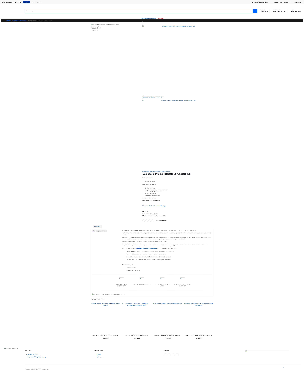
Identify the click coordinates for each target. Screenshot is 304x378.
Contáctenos (100, 357)
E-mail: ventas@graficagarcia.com (35, 356)
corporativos (155, 215)
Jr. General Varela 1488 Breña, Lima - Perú (37, 357)
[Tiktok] (177, 354)
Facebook (143, 220)
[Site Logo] (11, 11)
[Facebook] (165, 354)
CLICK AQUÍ (26, 2)
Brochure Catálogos (105, 334)
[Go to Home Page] (3, 21)
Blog (98, 356)
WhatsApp (152, 220)
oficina (164, 215)
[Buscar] (255, 11)
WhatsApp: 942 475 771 (32, 354)
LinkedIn (146, 220)
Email (149, 220)
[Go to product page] (105, 317)
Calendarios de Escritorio (152, 213)
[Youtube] (169, 354)
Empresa (99, 354)
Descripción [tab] (97, 226)
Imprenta (160, 215)
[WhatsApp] (173, 354)
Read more (106, 338)
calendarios (149, 215)
